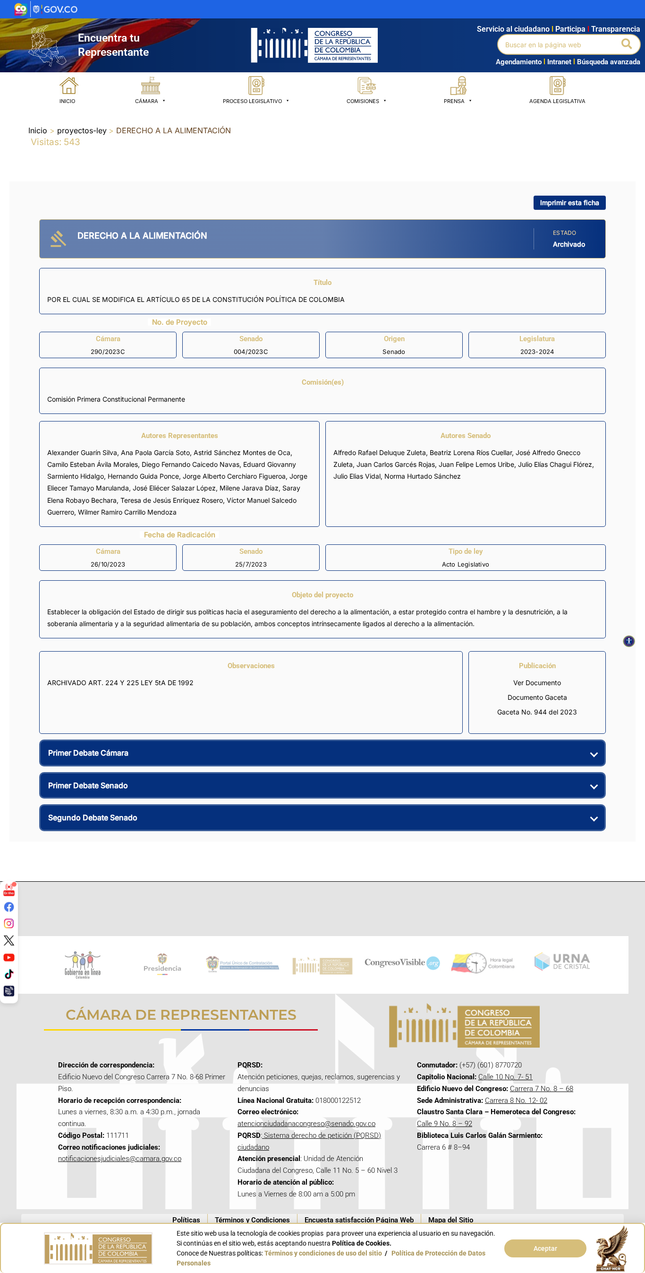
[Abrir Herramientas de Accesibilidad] (629, 641)
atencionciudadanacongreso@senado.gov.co (306, 1123)
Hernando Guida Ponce (143, 476)
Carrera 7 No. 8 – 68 (541, 1088)
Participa (572, 29)
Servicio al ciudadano (513, 29)
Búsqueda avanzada (608, 62)
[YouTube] (9, 956)
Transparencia (615, 29)
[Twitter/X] (9, 940)
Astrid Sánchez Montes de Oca (242, 452)
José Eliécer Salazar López (174, 488)
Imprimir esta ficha (569, 202)
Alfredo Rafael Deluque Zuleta (379, 452)
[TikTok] (9, 974)
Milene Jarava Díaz (249, 488)
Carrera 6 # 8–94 (443, 1147)
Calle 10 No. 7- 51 (505, 1077)
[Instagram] (9, 923)
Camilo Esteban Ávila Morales (92, 464)
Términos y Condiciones (252, 1220)
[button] (627, 44)
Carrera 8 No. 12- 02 (516, 1100)
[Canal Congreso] (9, 991)
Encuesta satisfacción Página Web (359, 1220)
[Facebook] (9, 906)
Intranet (557, 62)
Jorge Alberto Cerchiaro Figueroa (234, 476)
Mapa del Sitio (450, 1220)
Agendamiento (519, 62)
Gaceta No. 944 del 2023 (537, 712)
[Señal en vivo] (9, 889)
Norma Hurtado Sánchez (422, 476)
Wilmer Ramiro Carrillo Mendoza (127, 512)
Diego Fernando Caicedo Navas (190, 464)
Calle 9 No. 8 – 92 (444, 1123)
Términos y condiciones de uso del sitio (323, 1253)
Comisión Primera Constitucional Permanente (116, 399)
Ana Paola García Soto (155, 452)
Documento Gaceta (537, 697)
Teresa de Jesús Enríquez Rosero (171, 500)
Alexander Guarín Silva (82, 452)
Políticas (186, 1220)
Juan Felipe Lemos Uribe (476, 464)
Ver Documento (537, 683)
